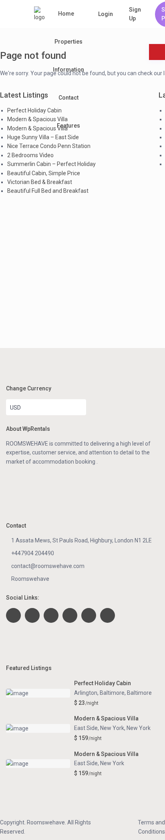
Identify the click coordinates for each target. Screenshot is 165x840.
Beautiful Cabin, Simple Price (43, 173)
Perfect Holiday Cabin (34, 110)
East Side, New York (99, 728)
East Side (86, 763)
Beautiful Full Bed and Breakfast (48, 191)
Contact (68, 97)
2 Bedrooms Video (30, 155)
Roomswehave (30, 579)
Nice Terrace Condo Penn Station (49, 146)
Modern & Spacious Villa (37, 119)
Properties (68, 41)
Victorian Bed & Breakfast (39, 182)
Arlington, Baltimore (99, 693)
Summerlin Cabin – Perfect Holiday (51, 164)
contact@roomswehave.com (48, 566)
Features (68, 125)
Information (68, 69)
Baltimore (139, 693)
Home (66, 13)
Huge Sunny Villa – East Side (43, 137)
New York (139, 728)
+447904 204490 (32, 553)
